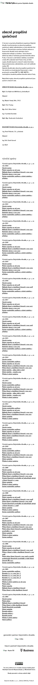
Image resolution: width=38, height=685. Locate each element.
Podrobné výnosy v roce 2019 (11, 270)
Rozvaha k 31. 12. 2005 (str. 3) (11, 578)
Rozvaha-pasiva (7, 615)
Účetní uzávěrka (7, 416)
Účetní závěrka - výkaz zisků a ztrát (13, 370)
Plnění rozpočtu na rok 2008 (11, 497)
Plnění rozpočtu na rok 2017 (11, 304)
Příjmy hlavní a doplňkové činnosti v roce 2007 (17, 527)
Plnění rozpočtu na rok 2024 (11, 170)
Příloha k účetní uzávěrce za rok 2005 (14, 582)
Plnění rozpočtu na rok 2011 (11, 431)
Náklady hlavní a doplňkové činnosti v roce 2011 (17, 433)
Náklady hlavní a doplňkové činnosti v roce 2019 (17, 268)
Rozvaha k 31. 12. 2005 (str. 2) (11, 575)
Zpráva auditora (7, 537)
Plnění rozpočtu (7, 586)
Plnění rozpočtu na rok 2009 (11, 472)
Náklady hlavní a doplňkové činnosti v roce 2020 (17, 249)
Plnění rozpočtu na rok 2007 (11, 523)
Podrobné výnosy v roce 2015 (11, 347)
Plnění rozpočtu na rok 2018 (11, 285)
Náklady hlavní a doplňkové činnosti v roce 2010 (17, 455)
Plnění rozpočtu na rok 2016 (11, 323)
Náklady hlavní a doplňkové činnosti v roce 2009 (17, 474)
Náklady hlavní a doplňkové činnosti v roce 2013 (17, 389)
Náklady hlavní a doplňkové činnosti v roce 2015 (17, 344)
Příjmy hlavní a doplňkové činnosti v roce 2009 (17, 476)
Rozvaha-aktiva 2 (7, 613)
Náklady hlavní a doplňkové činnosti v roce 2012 (17, 412)
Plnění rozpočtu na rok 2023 (11, 189)
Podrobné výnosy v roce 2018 (11, 289)
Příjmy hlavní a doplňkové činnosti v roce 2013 (16, 391)
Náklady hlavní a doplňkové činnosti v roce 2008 (17, 499)
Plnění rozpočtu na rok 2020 (11, 247)
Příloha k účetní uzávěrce (10, 374)
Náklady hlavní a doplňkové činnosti (13, 588)
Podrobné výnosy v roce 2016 (11, 327)
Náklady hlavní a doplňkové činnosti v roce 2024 (17, 172)
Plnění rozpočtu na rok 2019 (11, 266)
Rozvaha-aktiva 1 (7, 611)
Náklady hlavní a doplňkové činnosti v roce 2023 (17, 191)
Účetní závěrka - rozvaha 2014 (11, 372)
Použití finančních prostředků (11, 607)
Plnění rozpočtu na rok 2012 (11, 410)
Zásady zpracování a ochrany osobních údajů (19, 673)
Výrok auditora (7, 620)
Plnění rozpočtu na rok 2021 (11, 227)
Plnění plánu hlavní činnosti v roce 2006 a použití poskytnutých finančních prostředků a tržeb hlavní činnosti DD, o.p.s (18, 558)
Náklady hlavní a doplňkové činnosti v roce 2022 (17, 210)
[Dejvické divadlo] (8, 4)
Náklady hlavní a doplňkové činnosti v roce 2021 (17, 229)
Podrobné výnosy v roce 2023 (11, 193)
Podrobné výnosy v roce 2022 (11, 212)
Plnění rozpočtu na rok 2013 (11, 387)
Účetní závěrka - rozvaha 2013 (11, 395)
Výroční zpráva (6, 168)
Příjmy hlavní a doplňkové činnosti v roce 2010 (17, 457)
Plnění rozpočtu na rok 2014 (11, 364)
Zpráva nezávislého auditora (11, 361)
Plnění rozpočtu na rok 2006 (11, 548)
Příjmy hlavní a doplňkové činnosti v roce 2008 (17, 501)
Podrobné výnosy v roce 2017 (11, 308)
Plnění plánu (6, 584)
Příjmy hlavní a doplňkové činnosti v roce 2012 (16, 414)
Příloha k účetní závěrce (9, 617)
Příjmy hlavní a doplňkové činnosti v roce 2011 (16, 436)
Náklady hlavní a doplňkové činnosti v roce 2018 (17, 287)
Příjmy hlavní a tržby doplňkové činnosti (15, 590)
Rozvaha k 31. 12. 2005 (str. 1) (11, 573)
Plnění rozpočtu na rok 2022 (11, 208)
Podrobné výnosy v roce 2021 (11, 232)
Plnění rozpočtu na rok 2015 (11, 342)
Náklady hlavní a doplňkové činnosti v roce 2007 (17, 525)
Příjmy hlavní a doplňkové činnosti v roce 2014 (17, 368)
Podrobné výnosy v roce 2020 (11, 251)
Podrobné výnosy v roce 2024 (11, 174)
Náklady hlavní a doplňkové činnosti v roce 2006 (17, 550)
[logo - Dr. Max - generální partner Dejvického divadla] (19, 3)
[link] (19, 639)
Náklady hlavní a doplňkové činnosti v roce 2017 (17, 306)
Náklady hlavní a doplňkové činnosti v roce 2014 (17, 366)
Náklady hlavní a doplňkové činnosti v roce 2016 (17, 325)
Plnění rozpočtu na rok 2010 (11, 453)
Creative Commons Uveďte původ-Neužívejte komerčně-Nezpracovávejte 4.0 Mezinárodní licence (19, 668)
